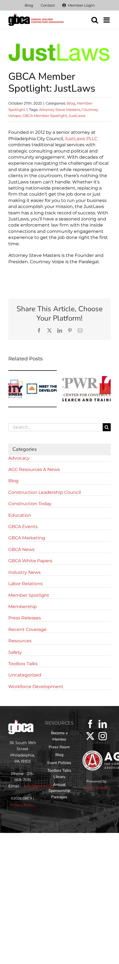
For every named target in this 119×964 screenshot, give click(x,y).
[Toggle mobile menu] (107, 19)
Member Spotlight (28, 595)
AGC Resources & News (34, 469)
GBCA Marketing (26, 537)
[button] (13, 388)
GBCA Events (23, 526)
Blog (71, 103)
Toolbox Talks (23, 663)
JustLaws (77, 115)
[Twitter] (90, 736)
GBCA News (21, 549)
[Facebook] (90, 724)
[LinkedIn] (103, 724)
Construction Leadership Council (44, 492)
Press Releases (24, 618)
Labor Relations (25, 583)
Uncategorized (24, 675)
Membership (22, 606)
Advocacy (19, 458)
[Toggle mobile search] (94, 19)
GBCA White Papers (30, 560)
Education (19, 515)
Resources (20, 640)
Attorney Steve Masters (59, 109)
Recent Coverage (27, 629)
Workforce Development (35, 686)
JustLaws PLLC (81, 138)
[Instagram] (103, 736)
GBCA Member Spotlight (44, 115)
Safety (15, 652)
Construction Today (29, 503)
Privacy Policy (22, 805)
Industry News (24, 572)
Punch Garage (96, 787)
